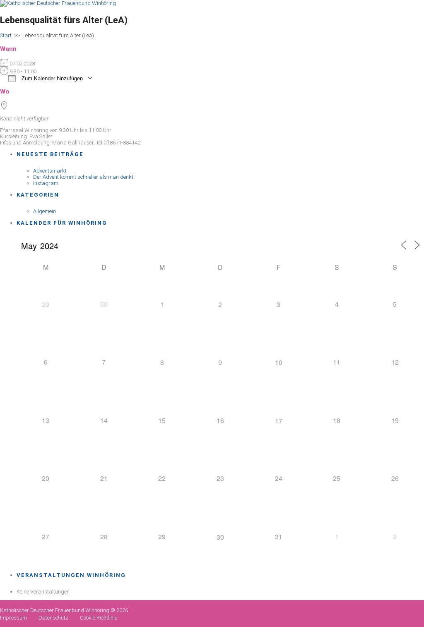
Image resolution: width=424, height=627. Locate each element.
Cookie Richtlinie (98, 618)
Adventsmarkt (50, 171)
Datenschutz (53, 618)
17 (278, 420)
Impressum (13, 618)
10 (278, 362)
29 (45, 304)
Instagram (45, 183)
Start (6, 35)
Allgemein (44, 211)
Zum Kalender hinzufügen (51, 78)
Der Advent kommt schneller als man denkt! (84, 177)
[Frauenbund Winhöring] (58, 3)
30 (220, 537)
